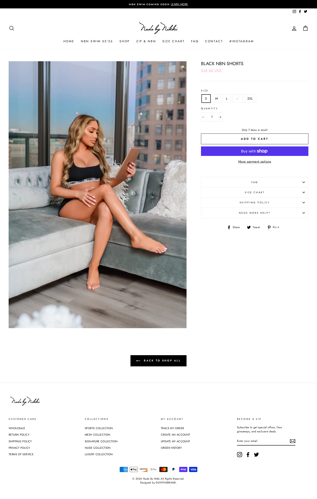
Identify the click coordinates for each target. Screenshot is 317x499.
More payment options (254, 161)
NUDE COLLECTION (98, 448)
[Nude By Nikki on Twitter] (256, 454)
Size (205, 90)
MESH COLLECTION (97, 435)
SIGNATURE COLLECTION (101, 441)
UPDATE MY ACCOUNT (175, 441)
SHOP (124, 41)
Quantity (209, 108)
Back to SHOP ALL (161, 360)
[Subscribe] (292, 441)
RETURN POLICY (19, 435)
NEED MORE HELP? (255, 213)
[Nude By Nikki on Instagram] (239, 454)
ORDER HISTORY (171, 448)
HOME (68, 41)
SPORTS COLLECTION (99, 428)
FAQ (194, 41)
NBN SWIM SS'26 (97, 41)
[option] (158, 4)
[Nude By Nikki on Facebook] (248, 454)
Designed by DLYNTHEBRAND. (158, 483)
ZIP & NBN (146, 41)
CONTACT (214, 41)
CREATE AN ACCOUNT (175, 435)
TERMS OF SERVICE (21, 454)
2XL (250, 98)
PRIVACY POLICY (19, 448)
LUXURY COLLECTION (99, 454)
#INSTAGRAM (241, 41)
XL (237, 98)
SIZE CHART (173, 41)
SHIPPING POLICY (255, 202)
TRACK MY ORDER (172, 428)
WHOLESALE (17, 428)
